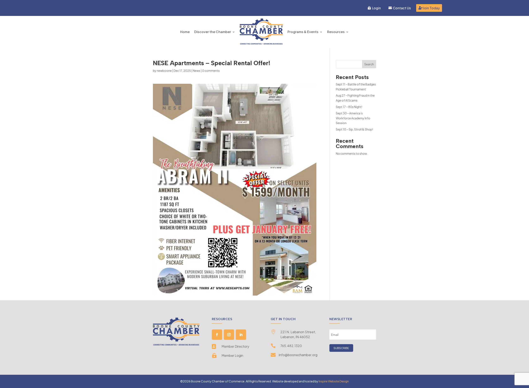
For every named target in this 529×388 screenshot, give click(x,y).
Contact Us (402, 8)
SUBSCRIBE (341, 348)
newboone (164, 70)
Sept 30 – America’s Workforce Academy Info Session (353, 118)
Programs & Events (302, 32)
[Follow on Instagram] (229, 334)
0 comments (211, 70)
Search (369, 64)
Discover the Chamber (212, 32)
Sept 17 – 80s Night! (349, 107)
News (196, 70)
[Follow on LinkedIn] (241, 334)
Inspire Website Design (334, 381)
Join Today (431, 8)
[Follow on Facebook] (217, 334)
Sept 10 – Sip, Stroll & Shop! (354, 129)
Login (376, 8)
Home (185, 32)
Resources (336, 32)
